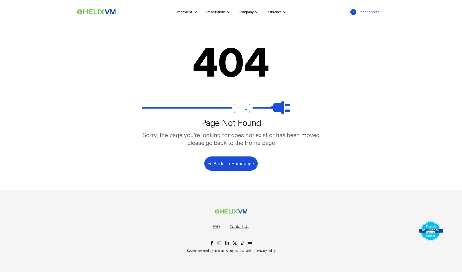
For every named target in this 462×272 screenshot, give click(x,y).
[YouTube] (250, 243)
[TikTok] (242, 243)
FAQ (216, 226)
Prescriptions (215, 12)
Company (246, 12)
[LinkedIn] (227, 243)
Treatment (183, 12)
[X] (235, 243)
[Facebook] (212, 243)
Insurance (274, 12)
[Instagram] (219, 243)
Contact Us (239, 226)
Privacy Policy (266, 251)
